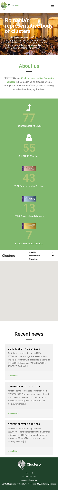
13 (29, 208)
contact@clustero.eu (29, 480)
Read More (14, 376)
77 (29, 117)
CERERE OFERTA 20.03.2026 (24, 386)
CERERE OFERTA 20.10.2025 (24, 424)
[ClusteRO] (29, 465)
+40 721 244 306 (29, 477)
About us (29, 66)
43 (29, 177)
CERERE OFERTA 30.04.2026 (24, 349)
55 (29, 147)
